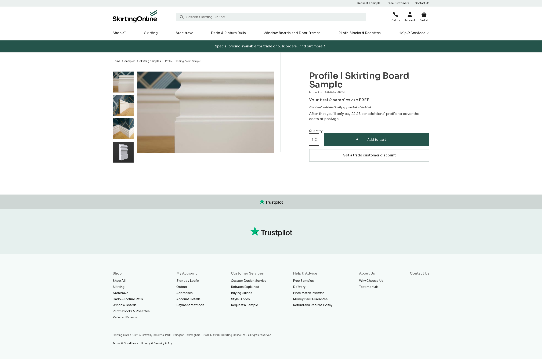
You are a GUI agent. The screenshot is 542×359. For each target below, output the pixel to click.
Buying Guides (241, 293)
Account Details (188, 299)
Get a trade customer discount (369, 155)
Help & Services (411, 33)
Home (116, 61)
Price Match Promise (309, 293)
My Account (186, 273)
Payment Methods (190, 305)
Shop (117, 273)
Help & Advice (305, 273)
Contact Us (422, 3)
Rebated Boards (125, 317)
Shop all (119, 33)
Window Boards (125, 305)
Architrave (184, 33)
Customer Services (247, 273)
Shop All (119, 281)
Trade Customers (397, 3)
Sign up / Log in (187, 281)
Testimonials (369, 287)
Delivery (299, 287)
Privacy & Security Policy (157, 343)
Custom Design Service (248, 281)
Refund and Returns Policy (312, 305)
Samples (130, 61)
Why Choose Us (371, 281)
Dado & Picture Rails (228, 33)
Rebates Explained (245, 287)
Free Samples (303, 281)
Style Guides (240, 299)
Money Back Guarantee (310, 299)
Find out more (310, 46)
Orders (181, 287)
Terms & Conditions (125, 343)
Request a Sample (368, 3)
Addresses (184, 293)
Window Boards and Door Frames (292, 33)
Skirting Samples (150, 61)
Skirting (151, 33)
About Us (367, 273)
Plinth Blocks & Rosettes (359, 33)
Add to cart (376, 139)
